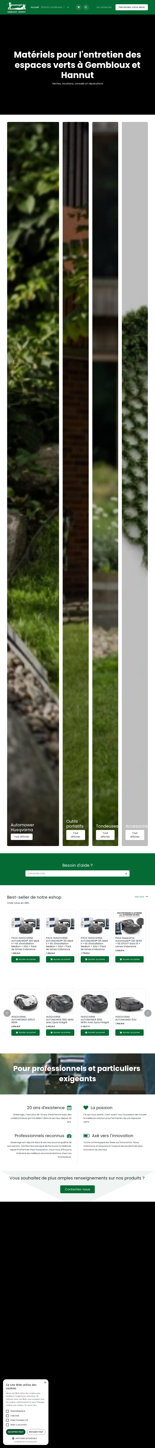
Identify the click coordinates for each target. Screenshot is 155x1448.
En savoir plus (31, 1405)
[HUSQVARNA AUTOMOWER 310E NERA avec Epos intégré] (60, 1002)
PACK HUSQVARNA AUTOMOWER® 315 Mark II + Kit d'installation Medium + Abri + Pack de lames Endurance (94, 943)
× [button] (45, 1382)
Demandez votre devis (132, 7)
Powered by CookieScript (26, 1442)
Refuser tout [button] (36, 1432)
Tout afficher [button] (21, 836)
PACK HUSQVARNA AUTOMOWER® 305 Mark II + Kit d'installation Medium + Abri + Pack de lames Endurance (25, 943)
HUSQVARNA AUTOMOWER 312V (126, 1018)
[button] (86, 7)
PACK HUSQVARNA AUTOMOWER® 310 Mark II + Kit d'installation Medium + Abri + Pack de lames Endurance (59, 943)
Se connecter (104, 7)
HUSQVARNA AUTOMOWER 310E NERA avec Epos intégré (60, 1019)
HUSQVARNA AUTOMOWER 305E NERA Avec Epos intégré (95, 1019)
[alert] (25, 1412)
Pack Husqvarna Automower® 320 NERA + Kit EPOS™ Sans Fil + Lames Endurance (128, 942)
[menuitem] (35, 7)
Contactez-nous (77, 1189)
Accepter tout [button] (15, 1432)
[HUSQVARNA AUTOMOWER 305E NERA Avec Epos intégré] (95, 1002)
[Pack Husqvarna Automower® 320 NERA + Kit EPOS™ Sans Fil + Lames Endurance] (129, 923)
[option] (77, 937)
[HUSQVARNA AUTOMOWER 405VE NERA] (25, 1002)
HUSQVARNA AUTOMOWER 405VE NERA (23, 1019)
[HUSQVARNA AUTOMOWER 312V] (129, 1002)
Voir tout (139, 896)
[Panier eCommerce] (79, 7)
